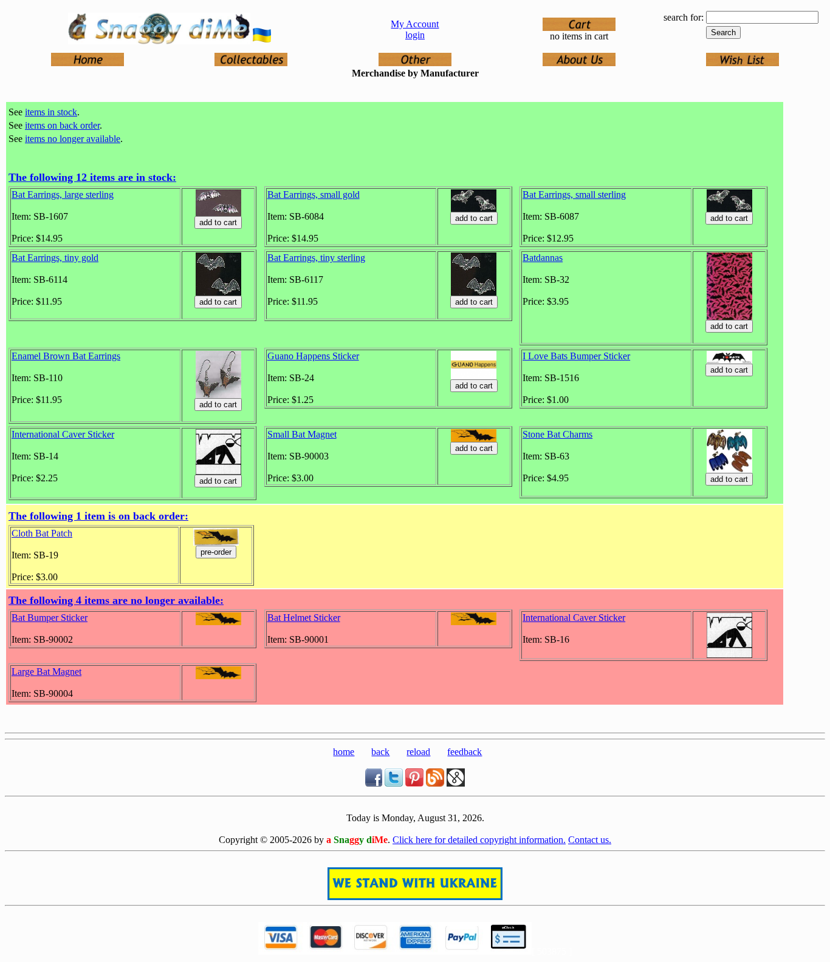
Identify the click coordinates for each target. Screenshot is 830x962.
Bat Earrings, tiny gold (55, 257)
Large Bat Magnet (46, 671)
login (415, 35)
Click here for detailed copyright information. (479, 840)
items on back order (62, 125)
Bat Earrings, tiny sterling (316, 257)
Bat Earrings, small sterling (574, 194)
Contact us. (589, 840)
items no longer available (72, 139)
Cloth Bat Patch (42, 533)
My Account (415, 24)
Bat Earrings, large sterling (63, 194)
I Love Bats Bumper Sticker (576, 356)
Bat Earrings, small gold (313, 194)
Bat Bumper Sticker (49, 617)
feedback (464, 752)
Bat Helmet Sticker (303, 617)
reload (418, 752)
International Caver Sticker (63, 434)
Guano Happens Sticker (313, 356)
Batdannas (543, 257)
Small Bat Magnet (302, 434)
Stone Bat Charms (557, 434)
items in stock (51, 112)
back (380, 752)
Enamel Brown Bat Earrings (66, 356)
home (343, 752)
